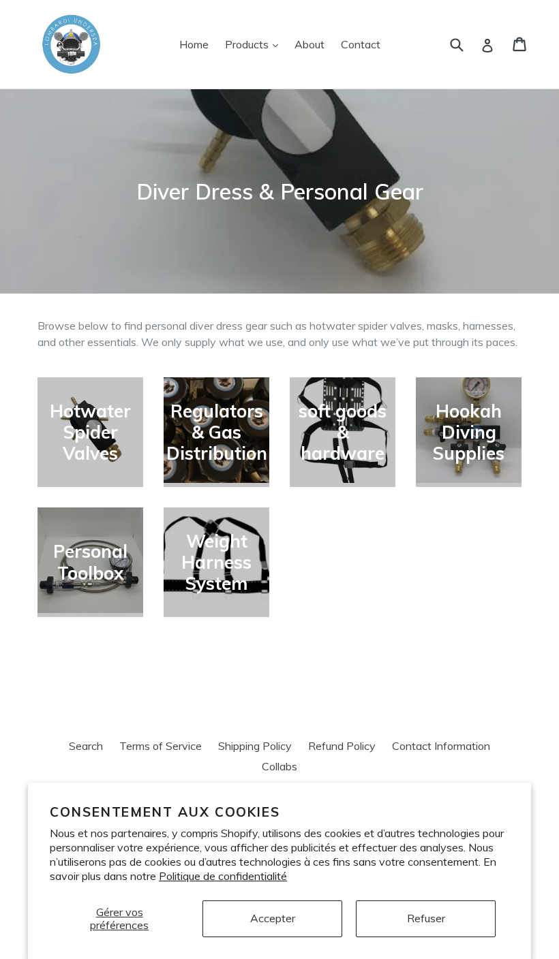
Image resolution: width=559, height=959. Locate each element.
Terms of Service (160, 746)
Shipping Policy (255, 746)
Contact (360, 44)
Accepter (272, 918)
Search (86, 746)
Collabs (279, 766)
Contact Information (441, 746)
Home (194, 44)
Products (255, 44)
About (309, 44)
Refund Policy (342, 746)
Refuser (426, 918)
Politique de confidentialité (223, 876)
